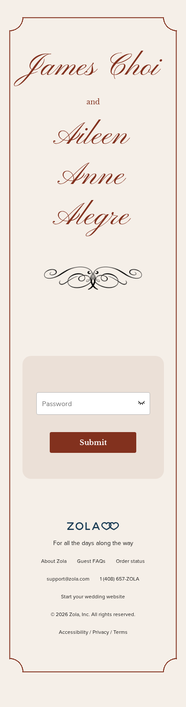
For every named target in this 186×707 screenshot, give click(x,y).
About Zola (54, 561)
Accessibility (73, 632)
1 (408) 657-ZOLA (119, 579)
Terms (120, 632)
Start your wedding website (93, 597)
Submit (93, 442)
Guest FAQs (91, 561)
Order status (130, 561)
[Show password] (141, 402)
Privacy (101, 632)
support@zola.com (68, 579)
